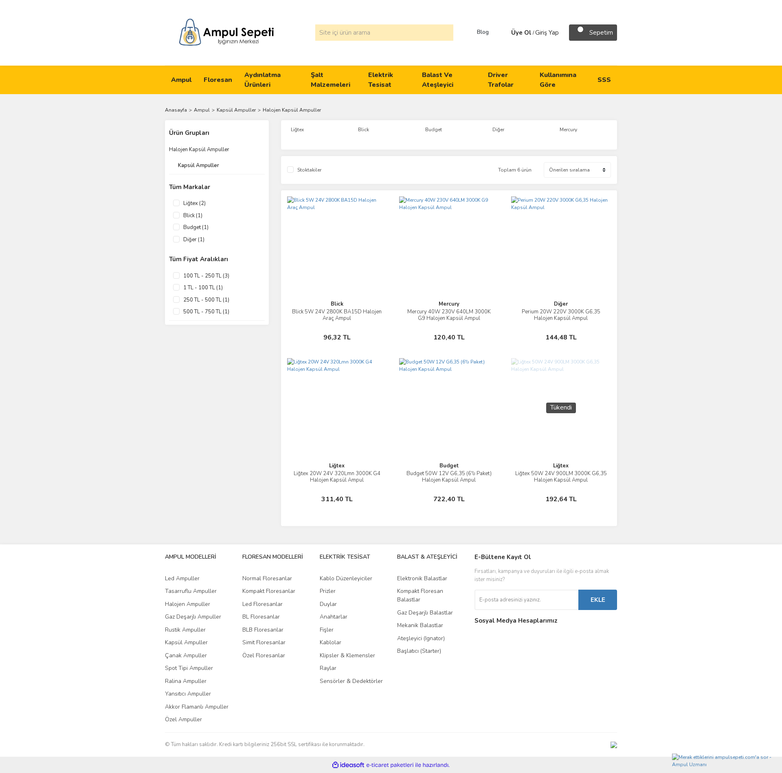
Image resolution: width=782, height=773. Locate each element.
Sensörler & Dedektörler (351, 681)
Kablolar (330, 642)
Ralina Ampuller (185, 681)
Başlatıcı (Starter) (419, 651)
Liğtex (337, 465)
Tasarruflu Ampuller (191, 591)
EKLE (598, 600)
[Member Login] (503, 32)
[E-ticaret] (390, 765)
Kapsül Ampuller (186, 642)
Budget (449, 465)
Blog (483, 32)
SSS (604, 79)
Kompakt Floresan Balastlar (420, 595)
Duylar (328, 604)
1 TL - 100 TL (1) (203, 287)
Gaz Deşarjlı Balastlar (425, 613)
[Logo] (226, 32)
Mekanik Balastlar (420, 625)
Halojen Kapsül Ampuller (292, 110)
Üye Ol (521, 33)
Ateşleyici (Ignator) (421, 638)
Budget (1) (196, 227)
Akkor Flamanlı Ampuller (196, 707)
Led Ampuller (182, 578)
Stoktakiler (309, 170)
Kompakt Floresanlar (268, 591)
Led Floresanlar (262, 604)
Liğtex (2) (194, 203)
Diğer (561, 304)
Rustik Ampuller (185, 630)
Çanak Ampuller (186, 655)
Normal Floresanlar (267, 578)
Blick (337, 304)
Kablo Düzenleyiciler (346, 578)
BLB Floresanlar (262, 630)
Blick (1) (192, 215)
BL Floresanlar (261, 617)
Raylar (328, 668)
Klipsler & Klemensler (347, 655)
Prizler (328, 591)
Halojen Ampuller (187, 604)
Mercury (449, 304)
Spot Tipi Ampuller (189, 668)
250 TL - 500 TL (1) (206, 300)
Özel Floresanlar (263, 655)
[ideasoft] (348, 765)
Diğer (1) (193, 239)
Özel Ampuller (183, 719)
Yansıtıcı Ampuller (188, 694)
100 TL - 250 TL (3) (206, 276)
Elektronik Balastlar (422, 578)
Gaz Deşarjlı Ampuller (193, 617)
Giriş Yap (547, 33)
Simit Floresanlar (264, 642)
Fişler (327, 630)
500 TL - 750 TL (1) (206, 311)
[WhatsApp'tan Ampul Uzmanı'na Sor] (725, 761)
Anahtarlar (333, 617)
